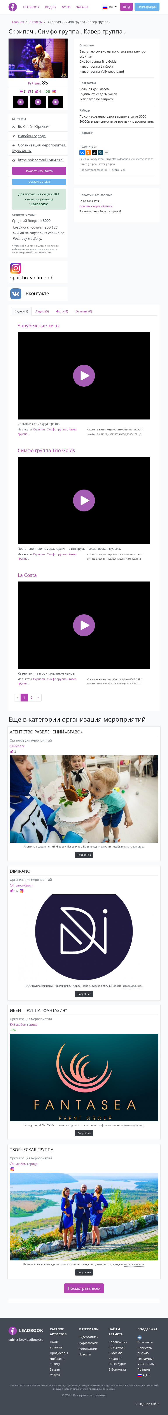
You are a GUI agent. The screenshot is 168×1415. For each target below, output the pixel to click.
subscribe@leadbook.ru (26, 1339)
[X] (94, 152)
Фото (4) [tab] (62, 311)
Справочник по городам (117, 1344)
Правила (143, 1369)
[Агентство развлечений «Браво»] (84, 799)
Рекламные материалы (145, 1361)
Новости (85, 1354)
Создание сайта (147, 1404)
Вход (126, 7)
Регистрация (147, 7)
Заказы (82, 7)
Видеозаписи (88, 1337)
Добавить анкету (57, 1361)
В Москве (115, 1353)
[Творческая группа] (84, 1216)
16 (15, 891)
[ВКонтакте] (82, 152)
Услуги (55, 1375)
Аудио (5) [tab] (42, 311)
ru (111, 7)
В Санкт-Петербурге (117, 1361)
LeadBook (31, 7)
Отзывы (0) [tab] (83, 311)
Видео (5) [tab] (21, 311)
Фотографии (88, 1348)
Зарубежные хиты (39, 325)
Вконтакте (145, 1342)
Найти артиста (56, 1344)
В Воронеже (117, 1369)
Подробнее (84, 854)
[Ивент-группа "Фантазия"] (84, 1077)
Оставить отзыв (39, 181)
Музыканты (22, 150)
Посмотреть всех (84, 1288)
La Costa (27, 575)
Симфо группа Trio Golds (46, 450)
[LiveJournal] (100, 152)
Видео (50, 7)
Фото (65, 7)
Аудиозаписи (88, 1343)
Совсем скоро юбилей (95, 206)
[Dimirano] (84, 938)
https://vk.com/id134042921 (41, 160)
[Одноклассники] (88, 152)
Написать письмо (144, 1350)
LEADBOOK (30, 1330)
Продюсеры (59, 1353)
